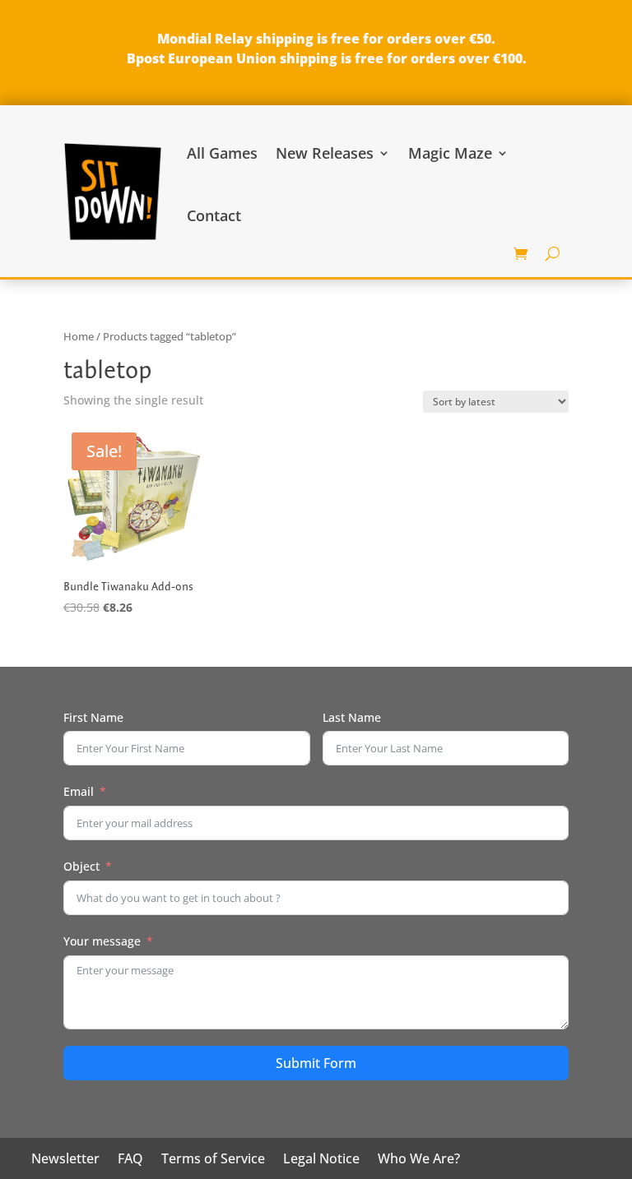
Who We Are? (419, 1160)
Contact (214, 215)
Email (78, 791)
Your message (102, 941)
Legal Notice (321, 1160)
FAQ (130, 1160)
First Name (93, 717)
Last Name (352, 717)
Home (78, 336)
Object (81, 866)
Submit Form (316, 1063)
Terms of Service (213, 1160)
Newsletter (65, 1160)
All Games (222, 153)
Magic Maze (450, 153)
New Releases (325, 153)
